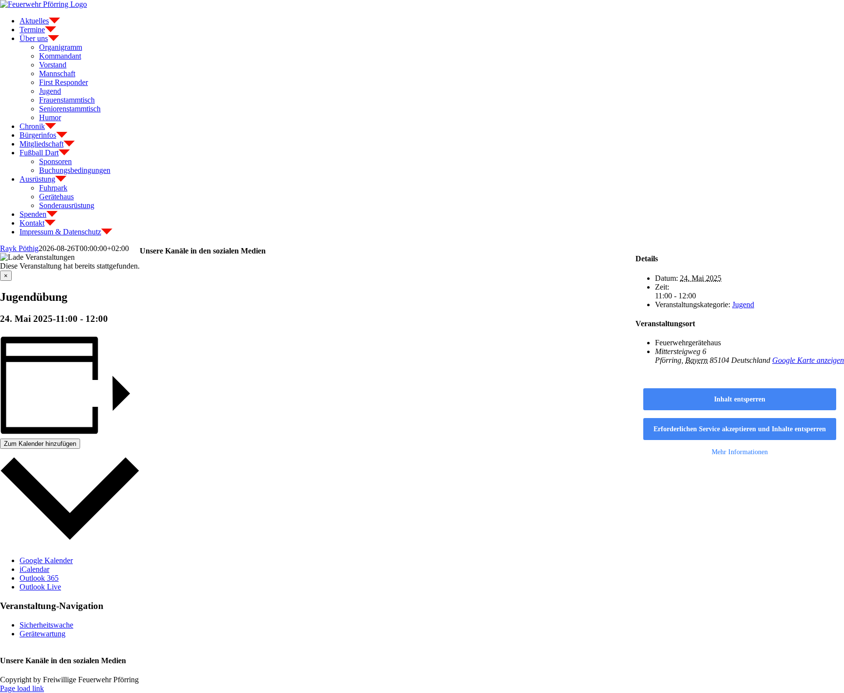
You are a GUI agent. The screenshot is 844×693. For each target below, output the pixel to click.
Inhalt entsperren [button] (739, 399)
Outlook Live (40, 587)
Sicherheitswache (46, 625)
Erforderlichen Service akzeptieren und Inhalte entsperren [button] (740, 429)
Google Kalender (46, 560)
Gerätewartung (42, 634)
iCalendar (34, 569)
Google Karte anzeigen (808, 360)
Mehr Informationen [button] (740, 452)
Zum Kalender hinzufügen (40, 443)
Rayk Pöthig (19, 248)
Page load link (22, 688)
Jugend (743, 304)
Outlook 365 (39, 578)
